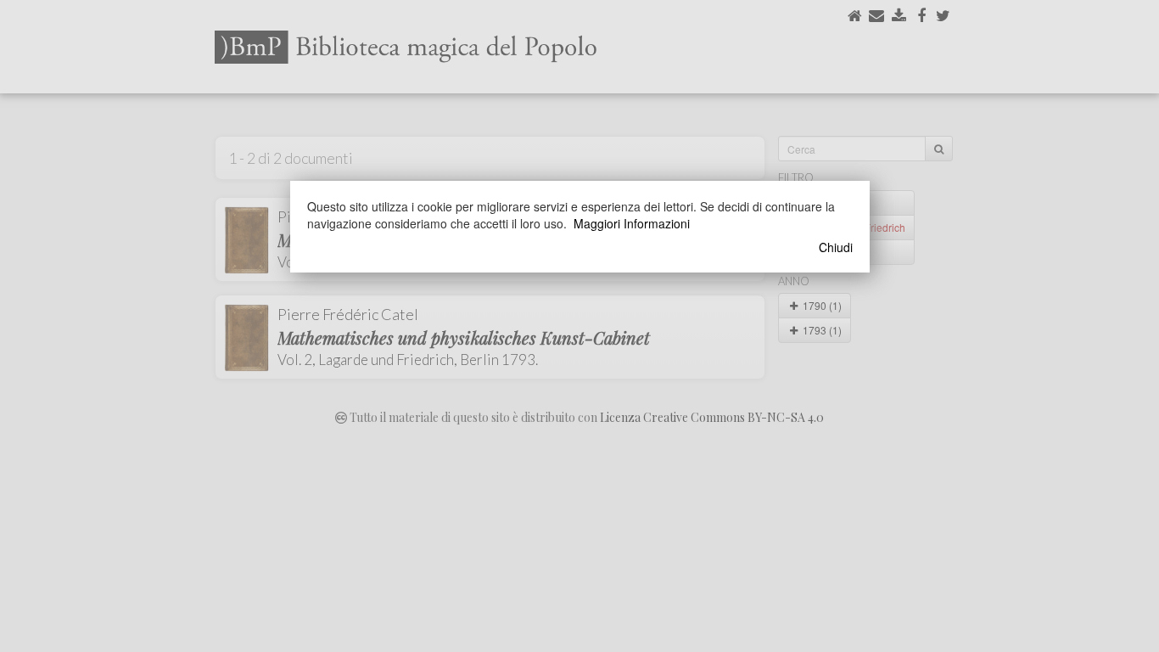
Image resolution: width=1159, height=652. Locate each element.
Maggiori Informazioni (632, 223)
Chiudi (836, 247)
